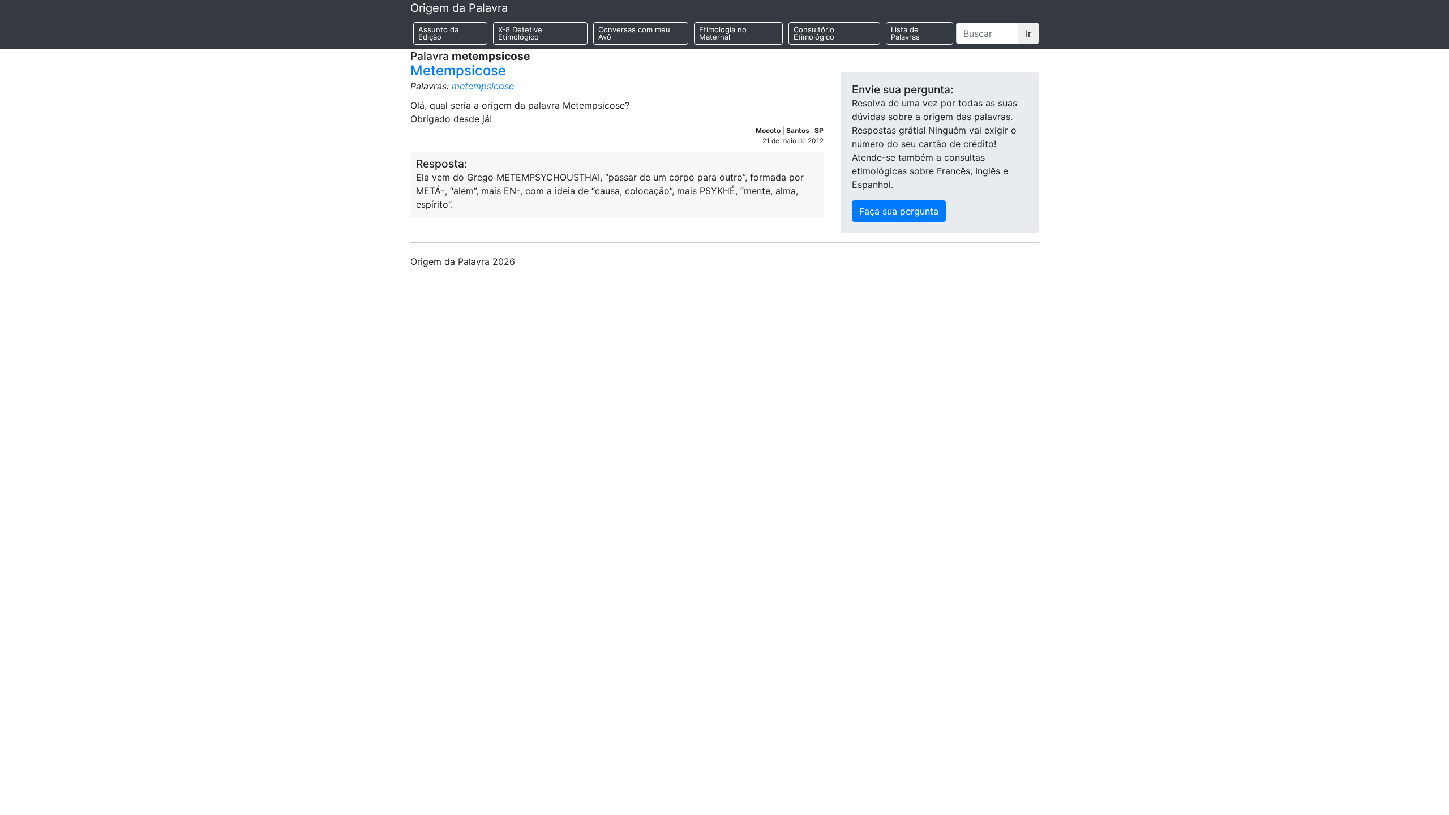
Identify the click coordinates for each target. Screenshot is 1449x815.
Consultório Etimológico (814, 33)
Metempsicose (458, 70)
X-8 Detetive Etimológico (520, 33)
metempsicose (483, 86)
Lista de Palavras (905, 33)
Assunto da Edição (438, 33)
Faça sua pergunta (898, 211)
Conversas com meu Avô (634, 33)
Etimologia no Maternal (723, 33)
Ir (1028, 33)
